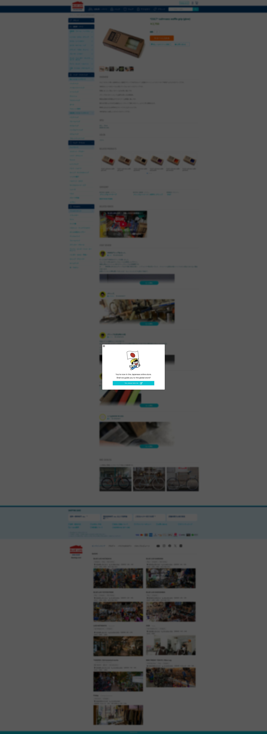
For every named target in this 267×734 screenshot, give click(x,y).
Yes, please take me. (132, 383)
